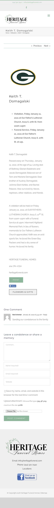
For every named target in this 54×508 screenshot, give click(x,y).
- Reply (44, 315)
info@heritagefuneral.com (33, 2)
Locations (27, 469)
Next (46, 46)
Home (7, 33)
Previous (37, 46)
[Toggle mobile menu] (49, 15)
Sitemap (44, 493)
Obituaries (14, 33)
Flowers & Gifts (23, 292)
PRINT (16, 280)
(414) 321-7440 (17, 2)
